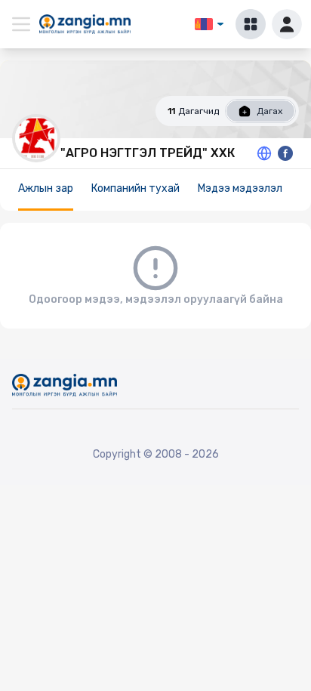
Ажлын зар (45, 188)
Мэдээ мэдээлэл (240, 188)
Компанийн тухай (135, 188)
